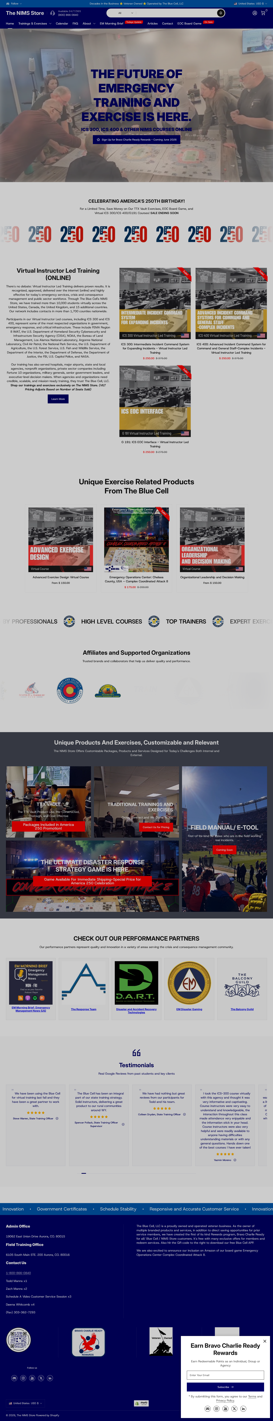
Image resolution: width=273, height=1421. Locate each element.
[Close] (264, 1341)
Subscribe (223, 1387)
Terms (252, 1396)
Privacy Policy (225, 1400)
